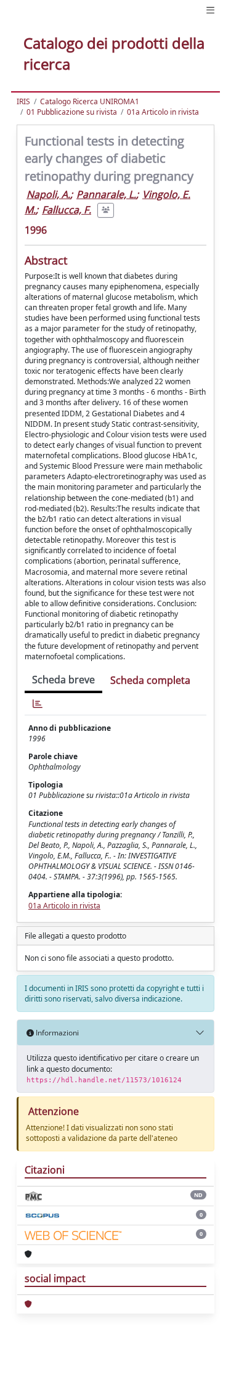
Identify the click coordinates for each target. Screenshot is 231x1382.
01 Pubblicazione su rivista (71, 112)
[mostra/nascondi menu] (210, 10)
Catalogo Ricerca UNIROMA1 (89, 101)
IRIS (23, 101)
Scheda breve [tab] (63, 679)
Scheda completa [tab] (150, 680)
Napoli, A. (48, 194)
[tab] (38, 704)
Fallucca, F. (66, 209)
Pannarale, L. (106, 194)
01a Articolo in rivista (163, 112)
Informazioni (56, 1032)
